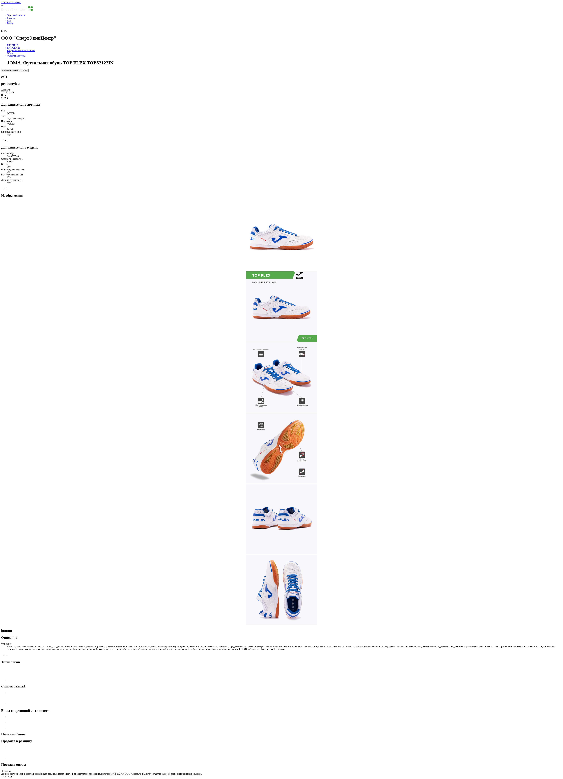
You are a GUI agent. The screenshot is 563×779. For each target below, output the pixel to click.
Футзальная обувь (16, 55)
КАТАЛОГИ (13, 48)
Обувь (10, 53)
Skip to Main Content (11, 2)
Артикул (5, 89)
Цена (3, 95)
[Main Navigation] (2, 5)
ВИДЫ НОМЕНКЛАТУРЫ (21, 50)
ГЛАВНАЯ (12, 45)
